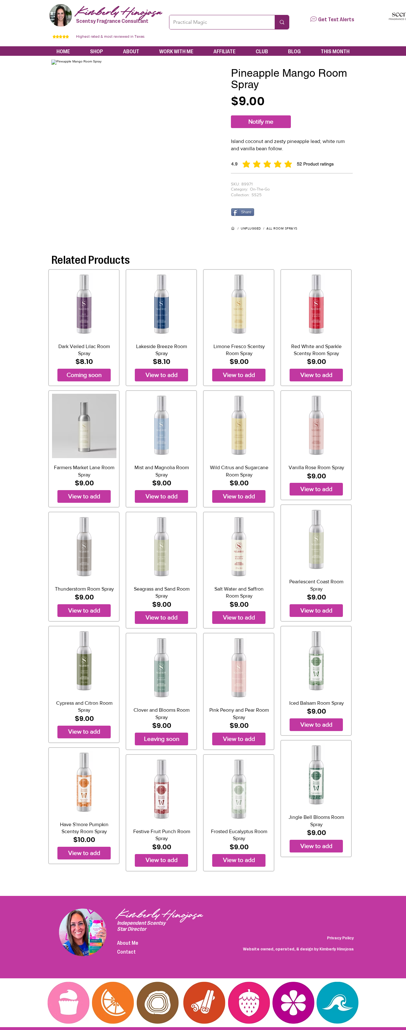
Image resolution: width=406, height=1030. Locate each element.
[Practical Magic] (282, 22)
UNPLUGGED (251, 228)
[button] (313, 19)
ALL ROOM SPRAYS (282, 228)
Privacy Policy (340, 937)
